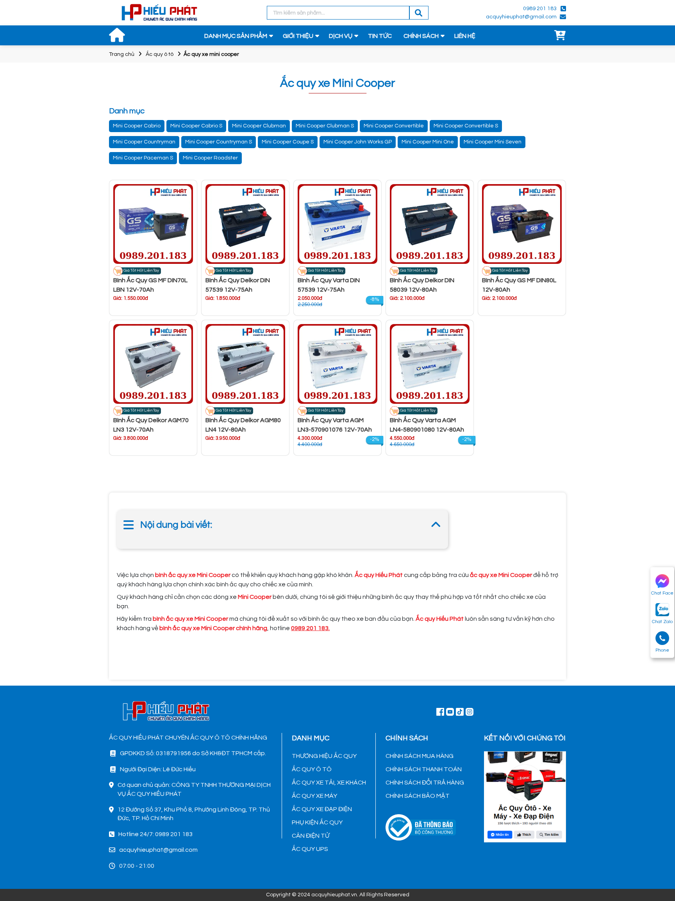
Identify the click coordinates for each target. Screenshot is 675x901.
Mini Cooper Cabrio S (196, 126)
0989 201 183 (540, 8)
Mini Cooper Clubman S (325, 126)
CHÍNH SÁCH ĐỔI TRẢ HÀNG (425, 782)
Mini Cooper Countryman (144, 142)
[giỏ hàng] (560, 36)
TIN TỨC (380, 36)
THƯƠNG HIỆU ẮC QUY (324, 756)
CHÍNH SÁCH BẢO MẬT (418, 796)
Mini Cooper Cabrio (137, 126)
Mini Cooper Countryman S (218, 142)
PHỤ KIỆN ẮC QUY (317, 822)
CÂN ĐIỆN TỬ (310, 836)
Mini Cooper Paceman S (143, 158)
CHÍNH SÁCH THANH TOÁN (424, 769)
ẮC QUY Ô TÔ (312, 769)
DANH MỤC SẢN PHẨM (235, 36)
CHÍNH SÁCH (421, 36)
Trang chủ (121, 54)
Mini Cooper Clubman (259, 126)
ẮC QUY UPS (310, 849)
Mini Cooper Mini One (428, 142)
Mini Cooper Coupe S (288, 142)
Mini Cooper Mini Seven (492, 142)
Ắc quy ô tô (159, 54)
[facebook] (525, 795)
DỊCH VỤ (340, 36)
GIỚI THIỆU (298, 36)
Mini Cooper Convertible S (466, 126)
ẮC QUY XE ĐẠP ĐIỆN (322, 809)
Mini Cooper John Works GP (357, 142)
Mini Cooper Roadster (210, 158)
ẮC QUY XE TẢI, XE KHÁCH (329, 782)
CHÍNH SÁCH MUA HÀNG (420, 756)
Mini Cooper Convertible (394, 126)
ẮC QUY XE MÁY (314, 796)
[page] (440, 711)
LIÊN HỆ (464, 36)
